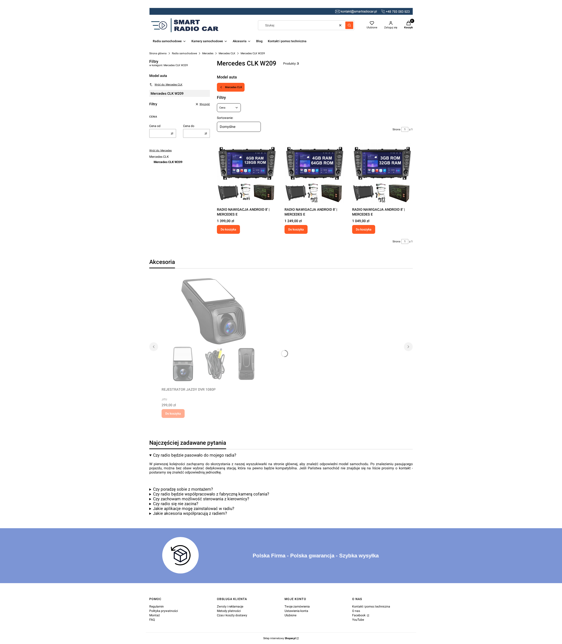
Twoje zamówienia (297, 606)
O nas (356, 611)
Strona (396, 129)
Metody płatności (229, 611)
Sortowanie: (225, 118)
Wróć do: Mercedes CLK (168, 84)
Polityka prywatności (163, 611)
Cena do (188, 126)
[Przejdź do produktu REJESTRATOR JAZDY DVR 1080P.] (216, 330)
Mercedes (207, 53)
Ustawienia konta (296, 611)
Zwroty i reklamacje (230, 606)
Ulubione (290, 615)
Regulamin (156, 606)
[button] (349, 25)
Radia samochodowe (184, 53)
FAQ (152, 619)
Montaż (154, 615)
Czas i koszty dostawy (232, 615)
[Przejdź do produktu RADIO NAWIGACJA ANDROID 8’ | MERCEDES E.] (247, 173)
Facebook (359, 615)
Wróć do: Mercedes (160, 150)
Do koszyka (228, 229)
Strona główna (158, 53)
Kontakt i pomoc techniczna (371, 606)
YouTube (358, 619)
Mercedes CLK (227, 53)
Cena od (154, 126)
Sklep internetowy (279, 638)
